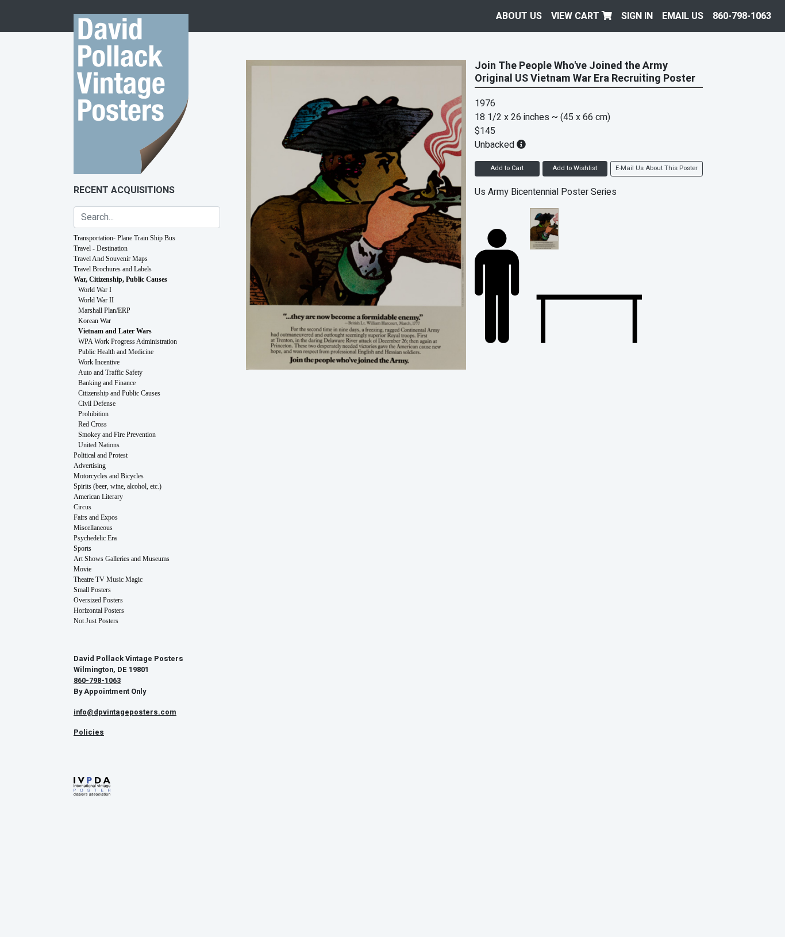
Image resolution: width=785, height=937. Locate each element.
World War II (96, 300)
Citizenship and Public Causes (119, 393)
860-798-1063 (742, 16)
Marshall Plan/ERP (104, 310)
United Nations (99, 445)
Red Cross (92, 424)
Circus (82, 507)
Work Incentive (99, 362)
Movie (82, 569)
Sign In (637, 16)
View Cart (576, 16)
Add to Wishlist (574, 168)
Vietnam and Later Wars (115, 331)
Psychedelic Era (95, 538)
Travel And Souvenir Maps (111, 259)
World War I (94, 290)
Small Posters (92, 590)
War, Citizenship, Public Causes (120, 279)
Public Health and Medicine (115, 352)
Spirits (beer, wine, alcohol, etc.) (117, 486)
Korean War (94, 321)
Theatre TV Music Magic (108, 579)
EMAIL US (682, 16)
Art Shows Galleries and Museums (122, 559)
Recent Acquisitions (124, 190)
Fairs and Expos (96, 517)
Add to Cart (507, 168)
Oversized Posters (98, 600)
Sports (82, 548)
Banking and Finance (107, 383)
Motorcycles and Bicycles (109, 476)
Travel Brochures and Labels (113, 269)
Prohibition (93, 414)
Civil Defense (97, 404)
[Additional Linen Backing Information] (521, 145)
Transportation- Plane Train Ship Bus (124, 238)
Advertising (90, 466)
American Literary (98, 497)
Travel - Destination (101, 248)
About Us (519, 16)
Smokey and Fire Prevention (117, 435)
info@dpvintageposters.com (125, 712)
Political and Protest (101, 455)
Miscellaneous (93, 528)
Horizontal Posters (99, 610)
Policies (89, 732)
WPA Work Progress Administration (127, 341)
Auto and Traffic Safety (110, 372)
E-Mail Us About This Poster (656, 168)
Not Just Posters (96, 621)
